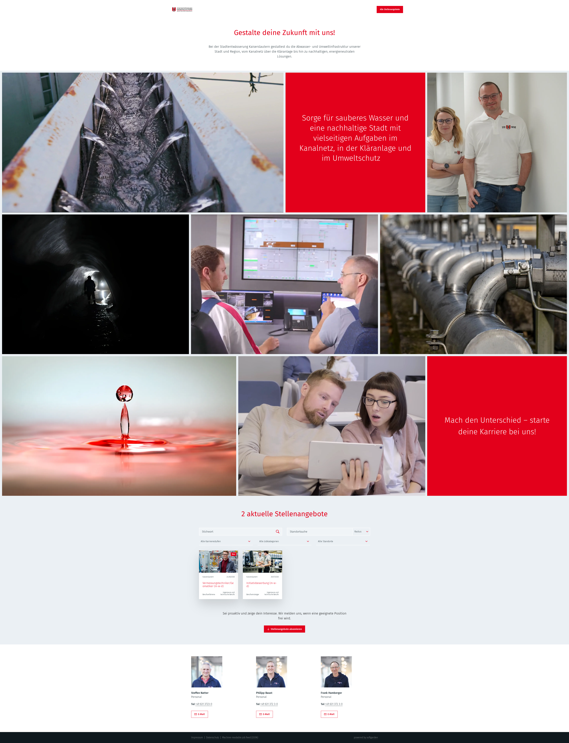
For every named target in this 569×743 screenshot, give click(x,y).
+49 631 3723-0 (203, 704)
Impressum (197, 737)
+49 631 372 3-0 (269, 704)
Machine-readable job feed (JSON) (240, 737)
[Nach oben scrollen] (182, 9)
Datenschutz (212, 737)
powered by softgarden (366, 737)
